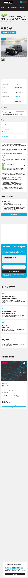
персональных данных (6, 275)
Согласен (15, 574)
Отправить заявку (14, 271)
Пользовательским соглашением (12, 568)
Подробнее (14, 405)
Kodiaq (2, 361)
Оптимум (17, 96)
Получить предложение (9, 32)
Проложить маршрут (8, 261)
